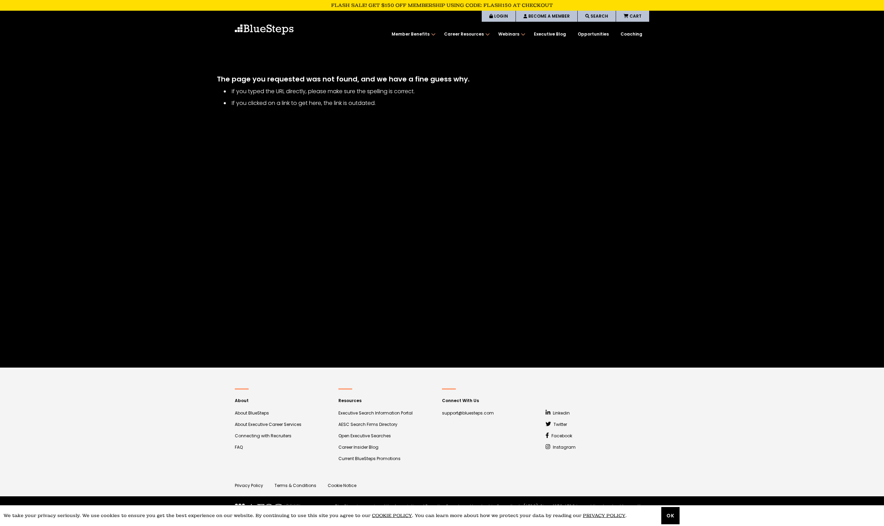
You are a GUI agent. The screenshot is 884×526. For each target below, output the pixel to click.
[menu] (517, 34)
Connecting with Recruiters (263, 436)
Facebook (561, 436)
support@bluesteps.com (468, 413)
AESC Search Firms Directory (367, 424)
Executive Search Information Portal (375, 413)
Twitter (559, 424)
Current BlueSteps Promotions (369, 458)
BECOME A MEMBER (548, 16)
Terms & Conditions (295, 485)
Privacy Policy (249, 485)
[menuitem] (411, 34)
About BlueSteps (252, 413)
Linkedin (561, 413)
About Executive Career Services (268, 424)
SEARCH (598, 16)
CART (635, 16)
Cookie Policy (392, 515)
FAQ (239, 447)
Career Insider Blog (358, 447)
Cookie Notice (342, 485)
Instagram (564, 447)
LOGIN (500, 16)
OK (670, 515)
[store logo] (264, 30)
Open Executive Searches (364, 436)
